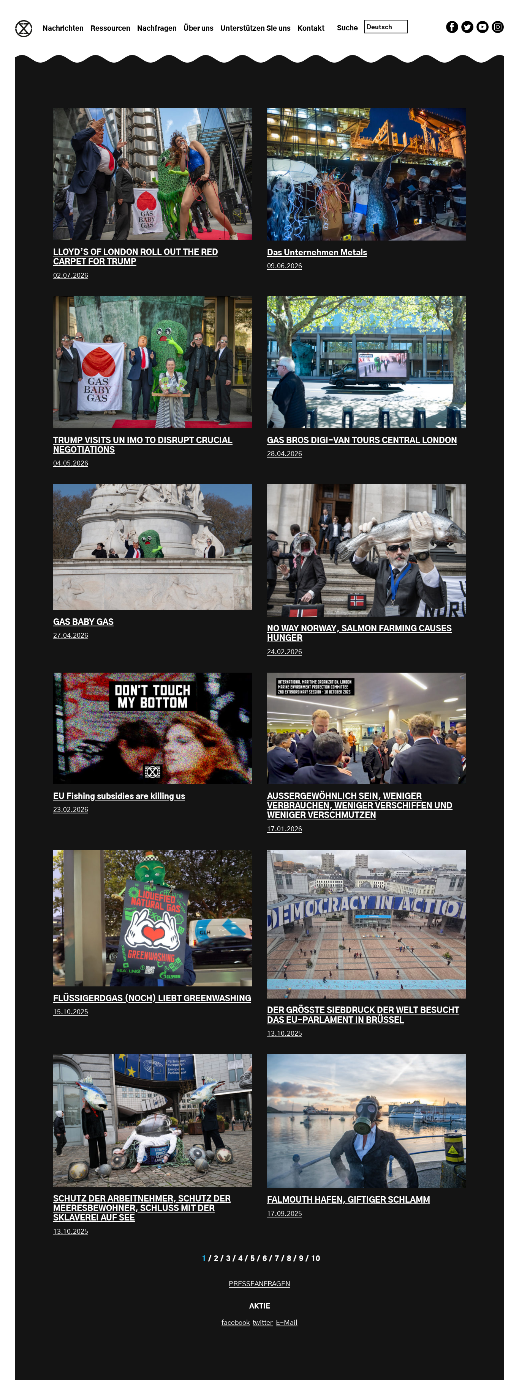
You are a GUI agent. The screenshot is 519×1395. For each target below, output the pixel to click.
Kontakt (310, 28)
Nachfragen (157, 28)
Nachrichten (63, 28)
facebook (236, 1323)
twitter (263, 1323)
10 (315, 1259)
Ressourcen (110, 28)
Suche (347, 28)
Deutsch (379, 27)
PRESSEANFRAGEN (259, 1284)
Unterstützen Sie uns (255, 28)
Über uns (199, 28)
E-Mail (286, 1323)
